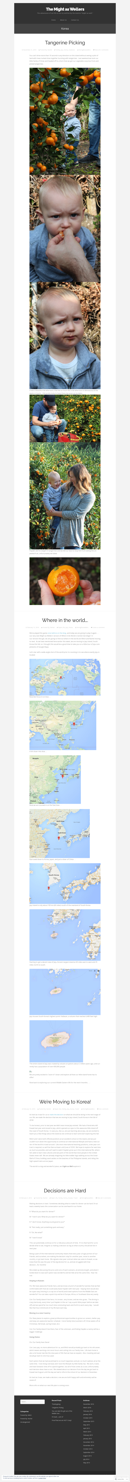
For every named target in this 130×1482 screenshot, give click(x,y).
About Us (63, 20)
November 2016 (88, 1404)
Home (53, 20)
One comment (103, 1109)
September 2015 (88, 1421)
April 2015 (86, 1428)
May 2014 (86, 1463)
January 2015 (87, 1439)
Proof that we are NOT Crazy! (61, 1420)
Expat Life (61, 627)
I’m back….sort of (57, 1417)
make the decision (56, 1114)
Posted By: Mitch (25, 1415)
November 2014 (88, 1445)
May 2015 (86, 1425)
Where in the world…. (65, 620)
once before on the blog (57, 633)
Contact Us (75, 20)
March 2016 (87, 1408)
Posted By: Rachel (46, 50)
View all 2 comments (101, 50)
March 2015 (87, 1432)
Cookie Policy (42, 1478)
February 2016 (88, 1411)
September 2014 (88, 1452)
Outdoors (72, 50)
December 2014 (88, 1442)
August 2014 (87, 1456)
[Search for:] (32, 1402)
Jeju (62, 50)
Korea (66, 50)
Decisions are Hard (65, 1190)
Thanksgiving (56, 1404)
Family (58, 50)
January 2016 (87, 1414)
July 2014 (86, 1459)
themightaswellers (85, 50)
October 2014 (87, 1449)
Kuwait (70, 1198)
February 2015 (88, 1435)
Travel (77, 1109)
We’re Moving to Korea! (65, 1102)
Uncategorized (25, 1422)
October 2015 (87, 1418)
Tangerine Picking (65, 43)
